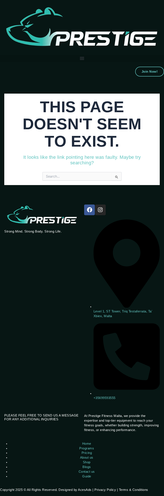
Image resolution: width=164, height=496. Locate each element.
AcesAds (85, 490)
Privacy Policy (105, 490)
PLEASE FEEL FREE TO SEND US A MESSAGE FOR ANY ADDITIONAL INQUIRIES (41, 417)
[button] (82, 58)
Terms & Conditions (133, 490)
